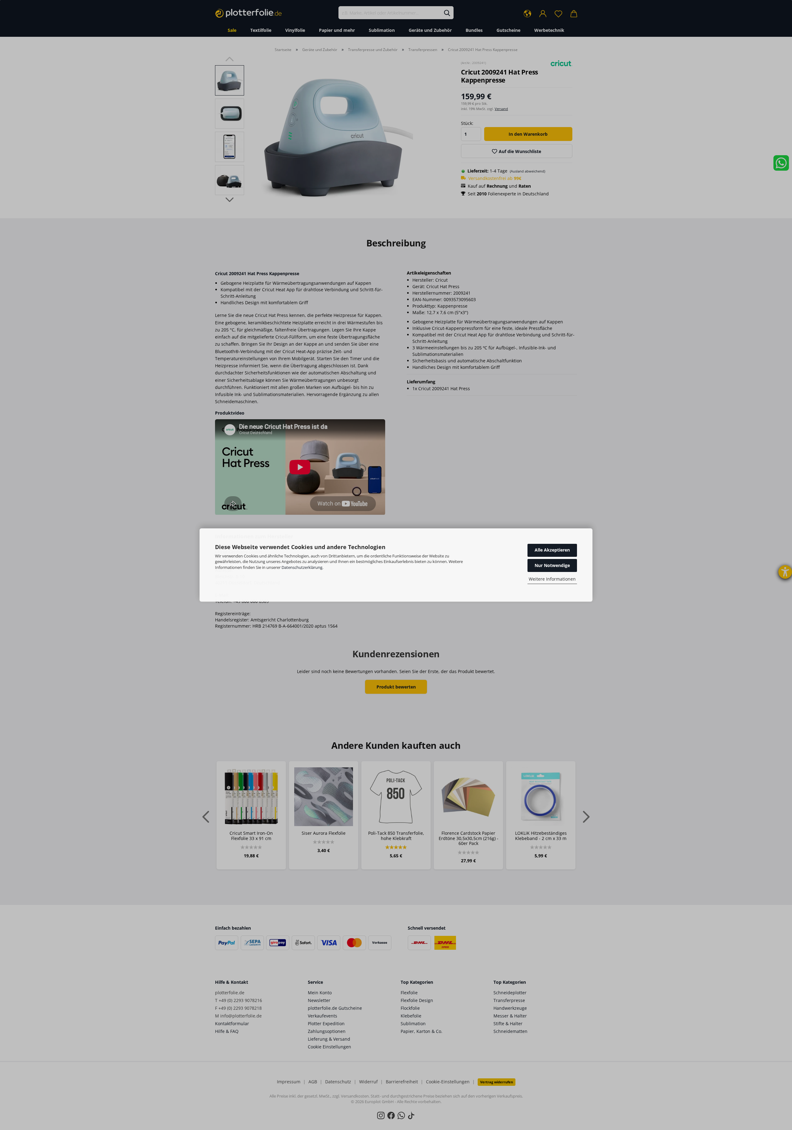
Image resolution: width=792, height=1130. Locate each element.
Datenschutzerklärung (302, 567)
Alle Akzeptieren (552, 550)
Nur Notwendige (552, 565)
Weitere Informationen (552, 579)
